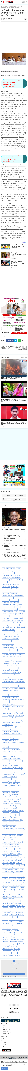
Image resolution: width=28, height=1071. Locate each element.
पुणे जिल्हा (12, 864)
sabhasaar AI (21, 742)
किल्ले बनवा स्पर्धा (6, 817)
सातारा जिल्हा (20, 941)
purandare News (19, 735)
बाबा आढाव (18, 873)
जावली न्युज (5, 835)
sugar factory (12, 769)
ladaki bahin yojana (7, 677)
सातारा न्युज (5, 944)
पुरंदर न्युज (11, 869)
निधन (15, 853)
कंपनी (18, 815)
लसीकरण (13, 912)
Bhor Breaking (13, 604)
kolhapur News (6, 670)
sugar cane (5, 769)
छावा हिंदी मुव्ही (15, 830)
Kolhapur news (14, 670)
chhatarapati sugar (7, 622)
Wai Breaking (12, 785)
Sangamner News (15, 744)
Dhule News (12, 629)
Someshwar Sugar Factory (8, 763)
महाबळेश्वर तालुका (6, 889)
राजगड (23, 905)
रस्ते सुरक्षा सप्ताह (12, 905)
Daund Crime (21, 627)
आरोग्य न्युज (5, 801)
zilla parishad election (7, 790)
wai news (5, 787)
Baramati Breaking (7, 584)
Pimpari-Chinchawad (14, 702)
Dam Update (16, 625)
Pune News (11, 720)
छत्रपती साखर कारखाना (7, 830)
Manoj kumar (5, 683)
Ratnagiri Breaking (14, 740)
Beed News (22, 600)
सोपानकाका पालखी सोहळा (7, 948)
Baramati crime (14, 588)
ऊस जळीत (21, 810)
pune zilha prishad (7, 722)
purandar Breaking (7, 729)
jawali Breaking (13, 654)
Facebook (10, 340)
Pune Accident (13, 708)
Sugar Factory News (7, 772)
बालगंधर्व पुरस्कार (21, 878)
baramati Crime (6, 588)
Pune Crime (11, 715)
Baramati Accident (13, 582)
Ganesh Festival (16, 636)
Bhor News (5, 609)
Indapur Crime (6, 649)
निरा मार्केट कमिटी (6, 858)
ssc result (18, 763)
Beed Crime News (14, 600)
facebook (9, 495)
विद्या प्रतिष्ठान (11, 921)
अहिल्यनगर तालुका (14, 792)
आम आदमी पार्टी (6, 799)
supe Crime (15, 774)
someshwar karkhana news (16, 760)
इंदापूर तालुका (17, 803)
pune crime (19, 713)
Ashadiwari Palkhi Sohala (15, 577)
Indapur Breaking (18, 647)
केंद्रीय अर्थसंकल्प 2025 (15, 817)
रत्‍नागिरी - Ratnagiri (7, 1032)
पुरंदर (13, 867)
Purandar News (6, 733)
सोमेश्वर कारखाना (17, 948)
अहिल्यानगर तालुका (6, 794)
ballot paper (12, 579)
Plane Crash (5, 708)
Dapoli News (5, 627)
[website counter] (10, 1021)
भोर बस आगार (18, 885)
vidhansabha (16, 783)
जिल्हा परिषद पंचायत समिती (8, 840)
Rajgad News (5, 740)
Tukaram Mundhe (13, 776)
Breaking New (19, 613)
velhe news (5, 783)
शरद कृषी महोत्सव (13, 925)
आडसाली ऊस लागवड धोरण (18, 797)
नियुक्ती (4, 855)
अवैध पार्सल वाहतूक (6, 792)
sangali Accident (6, 744)
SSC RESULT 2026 (14, 765)
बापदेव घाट (12, 873)
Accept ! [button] (4, 1068)
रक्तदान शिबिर (17, 903)
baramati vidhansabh (18, 595)
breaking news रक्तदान (7, 618)
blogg (16, 611)
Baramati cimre (16, 584)
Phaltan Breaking (15, 697)
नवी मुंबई (10, 853)
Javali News (5, 654)
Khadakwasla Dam (7, 661)
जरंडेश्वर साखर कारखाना (7, 833)
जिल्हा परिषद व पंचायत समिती (8, 842)
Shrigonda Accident (7, 758)
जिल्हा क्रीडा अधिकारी (13, 837)
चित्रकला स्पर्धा (12, 826)
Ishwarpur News (13, 652)
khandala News (6, 668)
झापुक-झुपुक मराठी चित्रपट (14, 846)
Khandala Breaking (7, 663)
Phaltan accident (13, 695)
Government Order (6, 640)
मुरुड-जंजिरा (5, 898)
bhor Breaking (6, 604)
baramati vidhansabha (8, 597)
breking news (20, 620)
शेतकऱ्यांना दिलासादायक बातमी (8, 932)
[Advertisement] (14, 37)
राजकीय (18, 905)
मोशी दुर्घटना (11, 903)
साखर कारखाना (20, 939)
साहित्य (10, 944)
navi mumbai (5, 690)
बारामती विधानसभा (12, 878)
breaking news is (14, 616)
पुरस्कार (22, 869)
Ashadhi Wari (5, 577)
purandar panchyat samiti (8, 735)
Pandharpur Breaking (15, 692)
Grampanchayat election (8, 645)
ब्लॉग (4, 880)
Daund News (5, 629)
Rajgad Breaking (6, 738)
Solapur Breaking (16, 758)
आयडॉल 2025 (13, 799)
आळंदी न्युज (11, 801)
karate (15, 659)
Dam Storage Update (7, 625)
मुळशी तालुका (11, 898)
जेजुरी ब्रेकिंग (11, 844)
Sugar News (15, 772)
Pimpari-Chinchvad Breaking (9, 704)
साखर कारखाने (5, 941)
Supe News (5, 776)
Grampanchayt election (8, 647)
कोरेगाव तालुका (15, 819)
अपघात (15, 790)
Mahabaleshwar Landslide (8, 681)
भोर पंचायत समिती (11, 885)
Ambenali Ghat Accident (8, 575)
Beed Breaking (6, 600)
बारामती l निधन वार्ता (6, 876)
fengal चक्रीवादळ (6, 634)
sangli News (5, 747)
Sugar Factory (20, 769)
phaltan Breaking (6, 697)
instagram (9, 499)
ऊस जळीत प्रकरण (6, 812)
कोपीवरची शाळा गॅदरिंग (7, 819)
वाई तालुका (10, 916)
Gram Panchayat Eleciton (17, 640)
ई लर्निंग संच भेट (11, 806)
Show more (24, 357)
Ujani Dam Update (6, 778)
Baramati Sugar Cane (7, 595)
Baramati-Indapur (18, 597)
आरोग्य (18, 799)
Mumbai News (15, 686)
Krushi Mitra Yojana (13, 674)
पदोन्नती (19, 860)
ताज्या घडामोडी (18, 849)
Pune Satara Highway (19, 720)
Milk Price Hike (13, 683)
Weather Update (11, 787)
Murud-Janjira (6, 688)
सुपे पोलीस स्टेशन (6, 946)
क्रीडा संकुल (5, 821)
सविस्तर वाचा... (21, 997)
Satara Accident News (16, 751)
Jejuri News (19, 656)
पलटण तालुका (5, 862)
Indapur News (5, 652)
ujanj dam (21, 778)
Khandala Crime (14, 665)
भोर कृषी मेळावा (8, 882)
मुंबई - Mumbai (6, 1025)
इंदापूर (12, 803)
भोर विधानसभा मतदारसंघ (14, 887)
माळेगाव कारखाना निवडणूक (8, 894)
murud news (22, 686)
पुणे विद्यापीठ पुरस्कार (6, 867)
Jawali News (12, 656)
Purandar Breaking (16, 729)
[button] (26, 2)
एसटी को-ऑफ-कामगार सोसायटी (9, 815)
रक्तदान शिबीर (5, 905)
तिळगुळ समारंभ (12, 851)
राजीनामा (11, 907)
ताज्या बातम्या (5, 851)
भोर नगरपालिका (22, 882)
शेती (16, 932)
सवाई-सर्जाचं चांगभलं (16, 937)
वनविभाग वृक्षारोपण (19, 914)
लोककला (5, 1042)
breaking (4, 613)
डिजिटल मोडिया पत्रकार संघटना (8, 849)
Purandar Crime (6, 731)
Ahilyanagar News (17, 570)
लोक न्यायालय (20, 912)
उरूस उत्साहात (15, 810)
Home (2, 6)
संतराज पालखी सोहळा (6, 935)
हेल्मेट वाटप (18, 955)
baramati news (6, 593)
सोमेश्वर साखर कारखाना (7, 953)
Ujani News (14, 778)
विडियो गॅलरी (5, 1046)
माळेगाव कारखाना (12, 892)
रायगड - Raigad (6, 1029)
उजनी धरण (18, 806)
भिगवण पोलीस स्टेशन (21, 880)
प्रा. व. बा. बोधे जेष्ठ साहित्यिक (8, 871)
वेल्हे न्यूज (20, 923)
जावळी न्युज (5, 837)
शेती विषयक (21, 932)
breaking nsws (6, 620)
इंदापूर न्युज (5, 806)
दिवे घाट (18, 851)
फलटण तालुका (5, 873)
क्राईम (21, 819)
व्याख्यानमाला (5, 925)
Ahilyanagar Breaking (7, 570)
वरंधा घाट (4, 916)
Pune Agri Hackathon (17, 711)
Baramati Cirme (6, 586)
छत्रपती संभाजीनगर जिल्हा (19, 828)
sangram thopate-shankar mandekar (11, 749)
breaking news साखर (18, 618)
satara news (5, 756)
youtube (21, 499)
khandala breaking (17, 661)
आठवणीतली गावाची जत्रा (7, 797)
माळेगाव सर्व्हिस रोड (18, 894)
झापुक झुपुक (17, 844)
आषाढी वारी (17, 801)
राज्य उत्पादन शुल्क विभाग (19, 907)
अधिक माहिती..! (9, 1065)
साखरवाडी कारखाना (13, 941)
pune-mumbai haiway (17, 722)
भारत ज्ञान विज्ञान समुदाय (11, 880)
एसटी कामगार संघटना (15, 812)
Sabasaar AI (13, 742)
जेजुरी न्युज (5, 844)
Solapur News (5, 760)
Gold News (5, 638)
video (10, 783)
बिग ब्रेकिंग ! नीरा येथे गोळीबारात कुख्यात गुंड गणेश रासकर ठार (15, 546)
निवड (12, 858)
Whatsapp (19, 340)
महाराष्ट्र (12, 889)
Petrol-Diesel (5, 695)
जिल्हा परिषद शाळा (18, 842)
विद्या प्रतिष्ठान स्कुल (19, 921)
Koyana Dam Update (15, 672)
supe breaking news (7, 774)
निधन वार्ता (19, 853)
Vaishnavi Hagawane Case (8, 781)
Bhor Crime (11, 606)
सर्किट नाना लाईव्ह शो (6, 937)
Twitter (15, 340)
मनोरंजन (4, 1044)
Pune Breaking (12, 713)
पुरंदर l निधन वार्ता (19, 867)
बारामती (23, 873)
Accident (18, 568)
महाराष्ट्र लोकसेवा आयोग (20, 889)
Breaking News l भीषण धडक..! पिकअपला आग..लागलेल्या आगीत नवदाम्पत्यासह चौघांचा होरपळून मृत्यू (13, 400)
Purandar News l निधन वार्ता (16, 733)
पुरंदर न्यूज (17, 869)
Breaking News (7, 6)
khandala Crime (6, 665)
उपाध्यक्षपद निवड (13, 808)
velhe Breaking (19, 781)
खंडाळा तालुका (18, 821)
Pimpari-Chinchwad (7, 706)
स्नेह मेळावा (15, 953)
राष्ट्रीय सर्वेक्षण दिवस (6, 912)
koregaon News (6, 672)
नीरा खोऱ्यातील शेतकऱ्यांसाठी (20, 858)
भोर (3, 882)
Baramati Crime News (15, 591)
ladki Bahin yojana (17, 677)
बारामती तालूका (22, 876)
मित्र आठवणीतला (16, 896)
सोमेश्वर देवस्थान (15, 950)
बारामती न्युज (5, 878)
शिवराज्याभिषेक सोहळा (7, 930)
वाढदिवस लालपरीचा (15, 919)
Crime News (19, 622)
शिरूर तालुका (15, 928)
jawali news (5, 656)
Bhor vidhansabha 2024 (8, 611)
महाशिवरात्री (5, 892)
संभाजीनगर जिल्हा (15, 935)
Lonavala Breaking (7, 679)
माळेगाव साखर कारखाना (7, 896)
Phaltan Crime (14, 699)
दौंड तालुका (5, 853)
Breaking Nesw (11, 613)
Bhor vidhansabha (13, 609)
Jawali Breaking (21, 654)
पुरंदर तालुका (5, 869)
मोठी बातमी (5, 903)
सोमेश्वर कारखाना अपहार (7, 950)
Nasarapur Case (14, 688)
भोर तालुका (15, 882)
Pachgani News (6, 692)
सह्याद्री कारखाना (13, 939)
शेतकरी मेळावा (15, 930)
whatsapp (21, 495)
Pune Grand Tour (13, 717)
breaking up (13, 620)
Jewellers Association (7, 659)
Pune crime (5, 715)
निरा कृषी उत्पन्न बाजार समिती (12, 855)
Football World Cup (7, 636)
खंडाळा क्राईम (11, 821)
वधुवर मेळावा (12, 914)
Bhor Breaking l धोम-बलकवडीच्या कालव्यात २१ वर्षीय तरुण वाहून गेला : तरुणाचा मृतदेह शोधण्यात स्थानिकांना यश (13, 423)
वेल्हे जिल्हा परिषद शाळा (7, 923)
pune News (5, 720)
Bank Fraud (19, 579)
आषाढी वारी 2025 (6, 803)
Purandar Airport (19, 726)
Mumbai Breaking (6, 686)
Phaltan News (5, 702)
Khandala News (14, 668)
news (11, 690)
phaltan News (21, 699)
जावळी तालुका (19, 835)
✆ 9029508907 (18, 1058)
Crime (14, 622)
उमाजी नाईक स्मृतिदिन (7, 810)
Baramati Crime (6, 591)
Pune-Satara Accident (7, 724)
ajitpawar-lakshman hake (8, 573)
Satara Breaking (6, 754)
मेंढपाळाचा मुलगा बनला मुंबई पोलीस (9, 901)
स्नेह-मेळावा (21, 953)
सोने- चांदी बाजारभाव (14, 946)
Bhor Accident (6, 602)
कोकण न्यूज (16, 1057)
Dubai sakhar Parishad (7, 631)
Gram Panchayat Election (8, 643)
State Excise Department (8, 767)
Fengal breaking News (18, 631)
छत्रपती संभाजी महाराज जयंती (8, 828)
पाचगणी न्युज (12, 862)
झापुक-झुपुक (5, 846)
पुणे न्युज (17, 864)
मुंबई (22, 896)
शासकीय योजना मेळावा (7, 928)
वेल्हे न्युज (14, 923)
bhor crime (20, 604)
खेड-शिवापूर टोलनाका (7, 824)
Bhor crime (5, 606)
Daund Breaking (13, 627)
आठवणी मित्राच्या (15, 794)
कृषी (3, 1038)
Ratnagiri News (6, 742)
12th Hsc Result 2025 (10, 568)
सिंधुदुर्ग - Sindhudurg (7, 1034)
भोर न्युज (4, 885)
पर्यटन (4, 1040)
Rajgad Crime (15, 738)
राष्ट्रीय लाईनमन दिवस (17, 910)
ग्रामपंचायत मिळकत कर (16, 824)
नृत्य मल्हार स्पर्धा (6, 860)
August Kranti (5, 579)
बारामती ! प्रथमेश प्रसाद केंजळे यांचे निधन (14, 529)
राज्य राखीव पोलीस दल (7, 910)
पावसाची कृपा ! (19, 862)
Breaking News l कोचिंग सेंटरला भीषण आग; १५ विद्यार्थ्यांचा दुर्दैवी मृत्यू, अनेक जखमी (11, 378)
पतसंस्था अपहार (13, 860)
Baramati (5, 582)
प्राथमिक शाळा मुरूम (18, 871)
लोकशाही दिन (5, 914)
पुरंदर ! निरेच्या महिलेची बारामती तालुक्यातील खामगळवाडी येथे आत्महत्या (15, 537)
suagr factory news (19, 767)
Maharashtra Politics (20, 681)
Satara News (12, 756)
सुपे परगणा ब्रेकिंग (22, 944)
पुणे (7, 864)
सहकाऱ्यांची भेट (5, 939)
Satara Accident (6, 751)
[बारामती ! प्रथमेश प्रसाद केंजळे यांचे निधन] (14, 517)
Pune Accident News (7, 711)
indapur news (13, 649)
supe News (22, 774)
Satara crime (14, 754)
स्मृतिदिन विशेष (11, 955)
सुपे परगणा (15, 944)
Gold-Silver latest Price (13, 638)
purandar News (14, 731)
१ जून (4, 568)
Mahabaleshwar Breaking (17, 679)
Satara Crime (21, 754)
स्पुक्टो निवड (5, 955)
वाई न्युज (15, 916)
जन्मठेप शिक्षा (22, 830)
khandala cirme (16, 663)
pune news (21, 717)
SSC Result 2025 (6, 765)
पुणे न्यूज (22, 864)
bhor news (18, 606)
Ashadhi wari (17, 575)
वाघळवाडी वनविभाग (6, 919)
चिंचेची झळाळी (5, 826)
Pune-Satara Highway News (8, 726)
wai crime (19, 785)
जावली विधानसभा (12, 835)
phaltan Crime (6, 699)
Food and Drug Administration (17, 634)
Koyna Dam (5, 674)
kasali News (20, 659)
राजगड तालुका (5, 907)
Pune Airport (5, 713)
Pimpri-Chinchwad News (18, 706)
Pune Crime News (19, 715)
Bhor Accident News (14, 602)
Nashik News (22, 688)
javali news (21, 652)
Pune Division (5, 717)
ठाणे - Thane (6, 1027)
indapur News (21, 649)
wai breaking (5, 785)
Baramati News (14, 593)
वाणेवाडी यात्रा (5, 921)
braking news (22, 611)
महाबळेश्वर (22, 887)
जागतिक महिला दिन (16, 833)
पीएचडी (4, 864)
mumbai (19, 683)
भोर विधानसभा (5, 887)
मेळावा (18, 901)
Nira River (16, 690)
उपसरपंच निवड (5, 808)
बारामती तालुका (14, 876)
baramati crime (14, 586)
